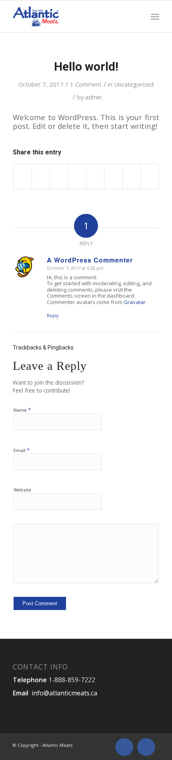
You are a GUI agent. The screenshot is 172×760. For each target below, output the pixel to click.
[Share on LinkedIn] (77, 176)
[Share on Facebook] (22, 176)
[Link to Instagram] (146, 747)
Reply (53, 315)
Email (22, 450)
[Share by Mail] (149, 176)
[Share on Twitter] (41, 176)
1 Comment (86, 84)
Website (22, 490)
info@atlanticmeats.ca (64, 693)
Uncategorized (134, 84)
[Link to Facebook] (124, 747)
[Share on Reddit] (131, 176)
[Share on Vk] (113, 176)
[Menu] (155, 16)
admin (93, 97)
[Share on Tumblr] (95, 176)
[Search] (138, 16)
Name (22, 409)
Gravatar (135, 302)
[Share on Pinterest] (59, 176)
